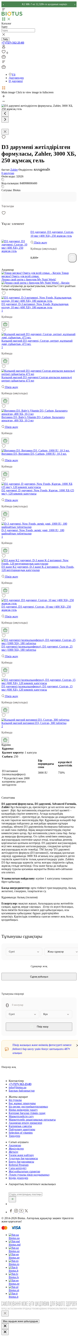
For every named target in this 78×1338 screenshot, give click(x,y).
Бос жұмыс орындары (22, 1103)
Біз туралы (15, 1100)
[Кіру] (3, 47)
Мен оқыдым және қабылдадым (20, 1321)
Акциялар (15, 1145)
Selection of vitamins (21, 1132)
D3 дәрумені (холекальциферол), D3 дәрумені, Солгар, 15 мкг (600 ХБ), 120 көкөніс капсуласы (37, 688)
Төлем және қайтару (21, 1155)
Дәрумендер (16, 77)
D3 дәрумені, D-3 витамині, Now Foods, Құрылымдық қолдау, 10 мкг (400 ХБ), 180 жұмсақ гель (35, 306)
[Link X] (26, 1212)
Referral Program (18, 1164)
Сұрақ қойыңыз (39, 976)
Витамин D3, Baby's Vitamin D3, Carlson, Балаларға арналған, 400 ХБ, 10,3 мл (33, 419)
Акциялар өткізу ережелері (25, 1122)
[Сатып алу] (72, 257)
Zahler (14, 169)
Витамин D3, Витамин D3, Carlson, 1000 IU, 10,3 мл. (34, 453)
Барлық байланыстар (22, 1090)
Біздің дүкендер (18, 1177)
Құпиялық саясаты (20, 1126)
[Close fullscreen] (5, 132)
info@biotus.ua (17, 1087)
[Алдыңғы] (5, 114)
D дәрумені (16, 81)
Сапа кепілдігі (17, 1168)
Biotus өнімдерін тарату (23, 1109)
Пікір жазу (40, 242)
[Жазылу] (12, 1199)
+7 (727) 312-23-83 (12, 42)
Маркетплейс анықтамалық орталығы (32, 1119)
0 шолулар (7, 173)
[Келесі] (5, 120)
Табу (5, 39)
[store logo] (11, 14)
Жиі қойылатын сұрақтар (24, 1171)
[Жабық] (5, 1313)
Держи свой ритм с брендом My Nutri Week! (28, 279)
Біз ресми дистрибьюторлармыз (28, 1106)
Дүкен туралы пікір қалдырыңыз (29, 1174)
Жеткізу (13, 1151)
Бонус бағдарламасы (21, 1161)
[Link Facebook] (11, 1212)
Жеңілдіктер (16, 1148)
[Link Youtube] (21, 1212)
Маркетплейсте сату (21, 1116)
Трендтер (14, 1135)
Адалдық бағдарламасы (23, 1158)
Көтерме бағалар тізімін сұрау (27, 1113)
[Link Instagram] (16, 1212)
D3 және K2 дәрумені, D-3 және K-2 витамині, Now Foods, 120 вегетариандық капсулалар (37, 568)
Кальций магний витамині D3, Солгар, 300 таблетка (33, 723)
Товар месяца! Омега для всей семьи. (35, 274)
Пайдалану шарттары (22, 1129)
